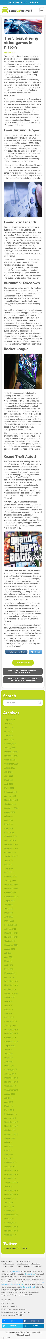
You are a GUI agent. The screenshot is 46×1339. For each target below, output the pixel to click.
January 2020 (10, 1025)
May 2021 (8, 961)
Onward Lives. (30, 1274)
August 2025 (9, 767)
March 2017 (9, 1158)
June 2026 (8, 727)
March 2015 (9, 1206)
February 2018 (10, 1114)
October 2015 (10, 1198)
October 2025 (10, 759)
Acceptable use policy (23, 1261)
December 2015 (11, 1190)
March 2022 (9, 920)
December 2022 (11, 884)
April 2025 (8, 784)
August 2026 (9, 719)
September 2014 (11, 1214)
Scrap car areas (6, 1261)
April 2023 (8, 868)
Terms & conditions (23, 1266)
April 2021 (8, 965)
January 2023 (10, 880)
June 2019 (8, 1053)
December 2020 (11, 981)
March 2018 (9, 1110)
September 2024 (11, 808)
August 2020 (9, 997)
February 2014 (10, 1222)
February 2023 (10, 876)
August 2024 (9, 812)
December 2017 (11, 1122)
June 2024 (8, 820)
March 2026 (9, 739)
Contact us (37, 1266)
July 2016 (8, 1186)
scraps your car (21, 90)
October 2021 (10, 941)
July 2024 (8, 816)
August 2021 (9, 949)
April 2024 (8, 828)
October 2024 (10, 804)
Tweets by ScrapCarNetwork (15, 1248)
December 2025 (11, 751)
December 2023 (11, 844)
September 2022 (11, 896)
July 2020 (8, 1001)
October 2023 (10, 852)
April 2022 (8, 916)
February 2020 (10, 1021)
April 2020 (8, 1013)
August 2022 (9, 900)
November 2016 (11, 1174)
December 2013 (11, 1226)
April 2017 (8, 1154)
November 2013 (11, 1230)
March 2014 (9, 1218)
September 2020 (11, 993)
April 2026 (8, 735)
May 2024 (8, 824)
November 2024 (11, 800)
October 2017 (10, 1130)
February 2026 (10, 743)
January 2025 (10, 796)
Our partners (35, 1264)
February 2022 (10, 924)
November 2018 (11, 1081)
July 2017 (8, 1142)
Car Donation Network (27, 1287)
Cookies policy (22, 1264)
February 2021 (10, 973)
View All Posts (23, 663)
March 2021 (9, 969)
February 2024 (10, 836)
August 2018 (9, 1093)
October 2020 (10, 989)
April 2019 (8, 1061)
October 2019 (10, 1037)
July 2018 (8, 1098)
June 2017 (8, 1146)
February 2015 (10, 1210)
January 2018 (10, 1118)
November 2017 (11, 1126)
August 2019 (9, 1045)
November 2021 (11, 936)
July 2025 (8, 771)
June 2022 (8, 908)
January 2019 (10, 1073)
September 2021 (11, 945)
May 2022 (8, 912)
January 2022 (10, 928)
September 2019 (11, 1041)
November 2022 (11, 888)
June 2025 (8, 775)
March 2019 (9, 1065)
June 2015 (8, 1202)
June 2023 (8, 860)
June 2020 (8, 1005)
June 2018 (8, 1102)
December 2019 (11, 1029)
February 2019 (10, 1069)
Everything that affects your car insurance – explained (22, 680)
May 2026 (8, 731)
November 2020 (11, 985)
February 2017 (10, 1162)
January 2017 (10, 1166)
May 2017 (8, 1150)
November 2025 (11, 755)
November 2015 (11, 1194)
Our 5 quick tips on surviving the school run (22, 671)
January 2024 (10, 840)
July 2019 (8, 1049)
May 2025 (8, 779)
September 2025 (11, 763)
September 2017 (11, 1134)
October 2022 (10, 892)
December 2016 (11, 1170)
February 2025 (10, 792)
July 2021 (8, 953)
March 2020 (9, 1017)
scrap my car (16, 1271)
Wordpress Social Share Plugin (18, 1332)
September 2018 (11, 1089)
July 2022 (8, 904)
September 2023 (11, 856)
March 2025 (9, 788)
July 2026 (8, 723)
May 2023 (8, 864)
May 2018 (8, 1106)
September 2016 (11, 1182)
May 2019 (8, 1057)
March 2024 (9, 832)
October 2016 (10, 1178)
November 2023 (11, 848)
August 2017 (9, 1138)
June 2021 (8, 957)
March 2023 (9, 872)
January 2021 (10, 977)
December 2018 (11, 1077)
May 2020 (8, 1009)
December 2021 (11, 932)
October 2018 (10, 1085)
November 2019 (11, 1033)
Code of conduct (8, 1264)
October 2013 (10, 1234)
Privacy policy (8, 1266)
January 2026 (10, 747)
